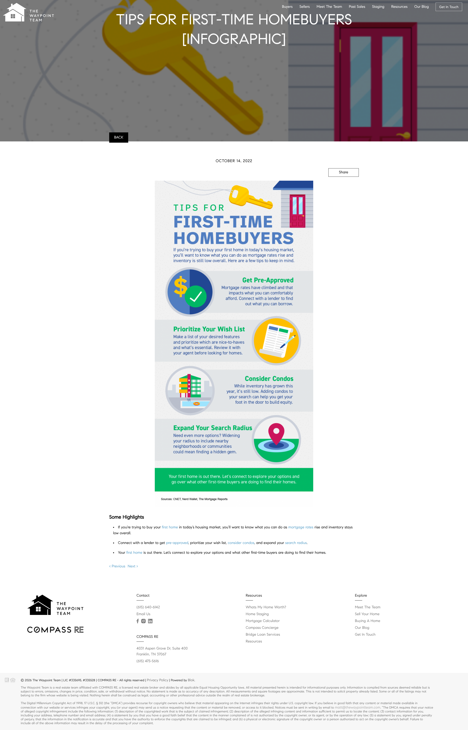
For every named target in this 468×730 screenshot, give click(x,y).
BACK (118, 137)
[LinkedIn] (150, 621)
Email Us (143, 614)
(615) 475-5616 (147, 661)
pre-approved (177, 543)
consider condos (241, 543)
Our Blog (421, 7)
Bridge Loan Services (263, 634)
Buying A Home (367, 621)
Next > (133, 566)
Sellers (304, 7)
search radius (296, 543)
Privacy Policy (157, 680)
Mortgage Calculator (263, 621)
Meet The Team (329, 7)
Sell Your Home (367, 614)
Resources (399, 7)
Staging (378, 7)
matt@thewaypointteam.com (357, 707)
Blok (191, 680)
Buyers (287, 7)
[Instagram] (143, 621)
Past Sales (357, 7)
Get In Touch (448, 7)
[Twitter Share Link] (337, 185)
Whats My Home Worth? (266, 607)
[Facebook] (137, 621)
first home (170, 527)
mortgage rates (300, 527)
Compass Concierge (262, 628)
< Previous (117, 566)
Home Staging (257, 614)
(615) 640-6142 (148, 607)
